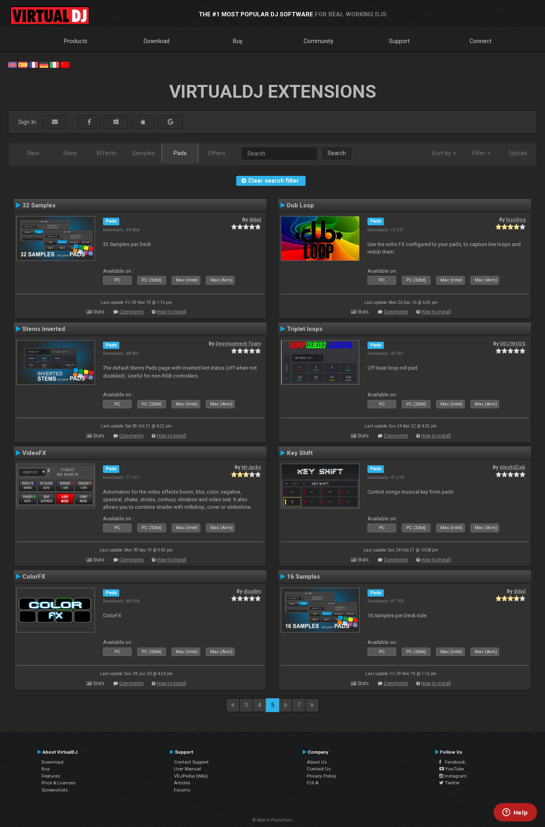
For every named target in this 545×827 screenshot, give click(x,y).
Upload (518, 153)
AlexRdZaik (512, 467)
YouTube (454, 769)
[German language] (43, 64)
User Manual (187, 769)
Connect (481, 41)
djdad (255, 220)
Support (399, 41)
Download (157, 41)
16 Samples (303, 576)
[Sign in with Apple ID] (143, 122)
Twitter (452, 783)
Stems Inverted (43, 329)
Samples (143, 153)
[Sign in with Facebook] (89, 122)
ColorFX (33, 576)
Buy (238, 41)
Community (319, 41)
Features (50, 776)
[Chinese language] (65, 64)
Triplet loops (304, 329)
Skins (70, 153)
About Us (317, 762)
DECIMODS (512, 344)
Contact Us (319, 769)
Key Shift (300, 453)
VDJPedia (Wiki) (191, 776)
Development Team (238, 344)
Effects (107, 153)
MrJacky (251, 467)
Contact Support (191, 762)
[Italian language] (54, 64)
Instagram (455, 776)
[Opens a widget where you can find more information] (515, 813)
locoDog (515, 220)
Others (216, 153)
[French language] (33, 64)
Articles (182, 783)
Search (337, 153)
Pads (180, 153)
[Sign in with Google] (170, 122)
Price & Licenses (58, 783)
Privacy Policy (321, 776)
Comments (131, 312)
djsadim (252, 591)
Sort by (442, 153)
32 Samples (38, 205)
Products (75, 41)
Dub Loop (300, 205)
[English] (12, 64)
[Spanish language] (22, 64)
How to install (171, 312)
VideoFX (34, 453)
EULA (313, 783)
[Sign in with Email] (54, 122)
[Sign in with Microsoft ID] (116, 122)
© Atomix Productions (273, 820)
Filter (479, 153)
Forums (182, 790)
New (33, 153)
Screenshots (54, 790)
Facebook (453, 762)
